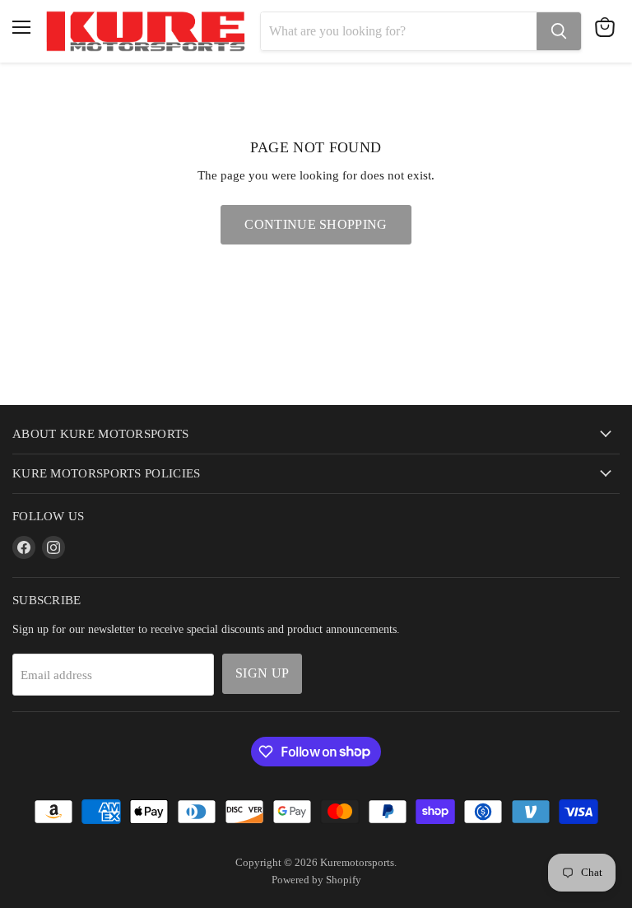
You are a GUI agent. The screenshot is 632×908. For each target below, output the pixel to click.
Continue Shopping (315, 224)
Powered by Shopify (316, 879)
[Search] (559, 31)
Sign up (262, 673)
